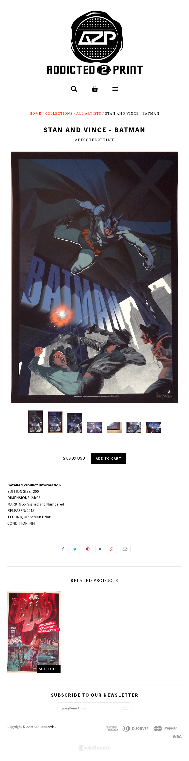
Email (125, 549)
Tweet (75, 549)
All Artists (88, 113)
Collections (59, 113)
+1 (112, 549)
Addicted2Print (94, 139)
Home (36, 113)
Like (63, 549)
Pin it (88, 549)
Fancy (99, 549)
